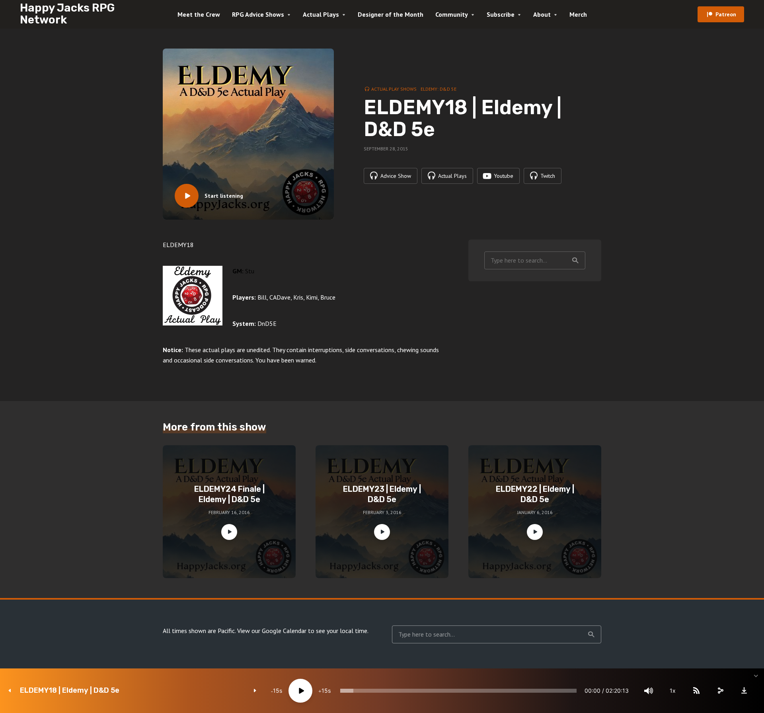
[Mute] (649, 691)
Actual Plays (321, 14)
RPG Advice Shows (258, 14)
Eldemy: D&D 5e (438, 89)
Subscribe (501, 14)
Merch (578, 14)
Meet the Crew (198, 14)
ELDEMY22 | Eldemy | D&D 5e (535, 494)
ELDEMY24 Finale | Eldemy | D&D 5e (229, 494)
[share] (720, 691)
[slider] (458, 691)
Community (451, 14)
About (542, 14)
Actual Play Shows (394, 89)
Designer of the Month (390, 14)
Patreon (725, 14)
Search (575, 260)
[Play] (300, 691)
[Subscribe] (696, 691)
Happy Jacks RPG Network (67, 13)
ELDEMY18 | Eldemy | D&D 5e (69, 690)
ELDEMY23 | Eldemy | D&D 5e (382, 494)
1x (673, 690)
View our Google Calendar (271, 631)
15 (276, 690)
